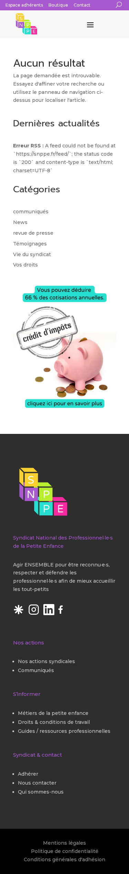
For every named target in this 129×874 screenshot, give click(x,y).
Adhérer (28, 774)
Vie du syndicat (32, 254)
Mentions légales (64, 843)
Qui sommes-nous (41, 792)
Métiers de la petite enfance (53, 713)
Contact (82, 5)
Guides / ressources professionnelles (64, 731)
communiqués (31, 211)
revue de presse (33, 233)
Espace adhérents (24, 5)
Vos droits (25, 265)
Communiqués (36, 670)
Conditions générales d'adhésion (64, 859)
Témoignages (30, 244)
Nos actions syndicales (46, 661)
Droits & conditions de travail (54, 722)
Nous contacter (37, 783)
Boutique (58, 5)
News (20, 222)
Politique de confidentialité (64, 851)
